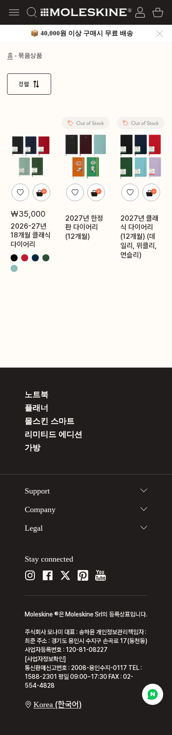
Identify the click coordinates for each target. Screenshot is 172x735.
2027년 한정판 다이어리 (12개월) (84, 227)
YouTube (100, 575)
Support (37, 490)
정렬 (24, 84)
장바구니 (158, 12)
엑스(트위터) (65, 575)
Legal (34, 528)
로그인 (140, 12)
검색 (31, 12)
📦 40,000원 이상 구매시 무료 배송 (81, 33)
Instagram (30, 575)
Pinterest (83, 575)
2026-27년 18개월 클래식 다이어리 (31, 235)
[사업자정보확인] (45, 658)
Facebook (47, 575)
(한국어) (58, 704)
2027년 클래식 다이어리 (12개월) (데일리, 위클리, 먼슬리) (139, 236)
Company (40, 509)
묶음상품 (30, 55)
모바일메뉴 (14, 12)
